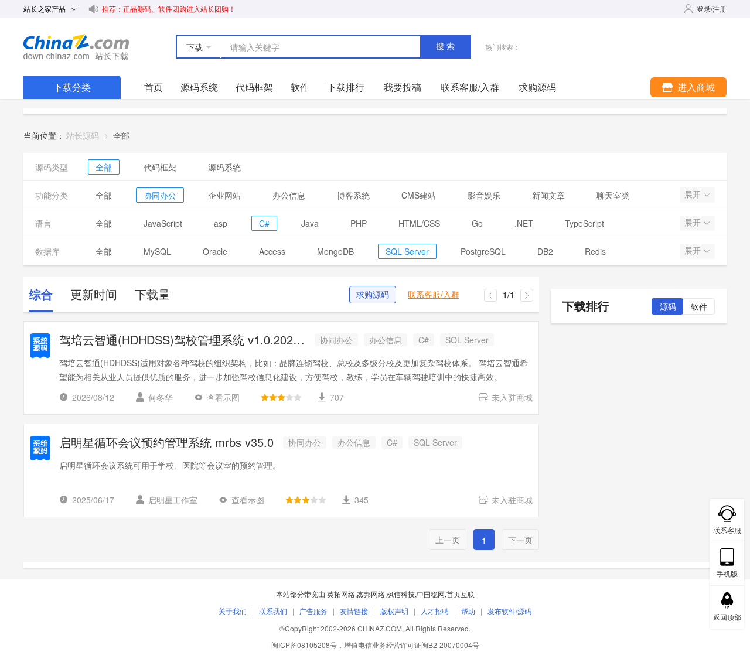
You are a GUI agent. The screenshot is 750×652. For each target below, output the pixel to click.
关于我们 (233, 611)
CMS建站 (418, 195)
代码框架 (254, 87)
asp (220, 223)
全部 (104, 167)
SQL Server (407, 251)
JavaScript (163, 223)
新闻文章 (548, 195)
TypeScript (584, 223)
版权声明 (394, 611)
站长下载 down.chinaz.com (76, 47)
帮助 (468, 611)
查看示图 (223, 397)
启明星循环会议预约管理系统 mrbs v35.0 (166, 443)
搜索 (446, 46)
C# (264, 223)
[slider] (281, 397)
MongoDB (335, 251)
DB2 (545, 251)
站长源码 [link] (82, 135)
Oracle (215, 251)
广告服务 (313, 611)
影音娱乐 (484, 195)
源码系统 (199, 87)
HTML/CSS (419, 223)
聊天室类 (612, 195)
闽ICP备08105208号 (304, 645)
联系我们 (273, 611)
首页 (153, 87)
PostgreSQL (483, 251)
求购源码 (372, 294)
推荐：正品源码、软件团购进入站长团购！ (169, 8)
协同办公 (160, 195)
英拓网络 (341, 594)
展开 (693, 194)
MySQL (157, 251)
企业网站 (224, 195)
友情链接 (354, 611)
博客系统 (353, 195)
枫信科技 (401, 594)
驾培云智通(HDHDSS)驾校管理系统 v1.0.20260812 (182, 340)
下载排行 (345, 87)
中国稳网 (431, 594)
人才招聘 (435, 611)
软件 (300, 87)
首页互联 (460, 594)
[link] (121, 135)
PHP (358, 223)
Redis (595, 251)
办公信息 (288, 195)
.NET (523, 223)
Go (477, 223)
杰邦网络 (371, 594)
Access (272, 251)
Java (310, 223)
